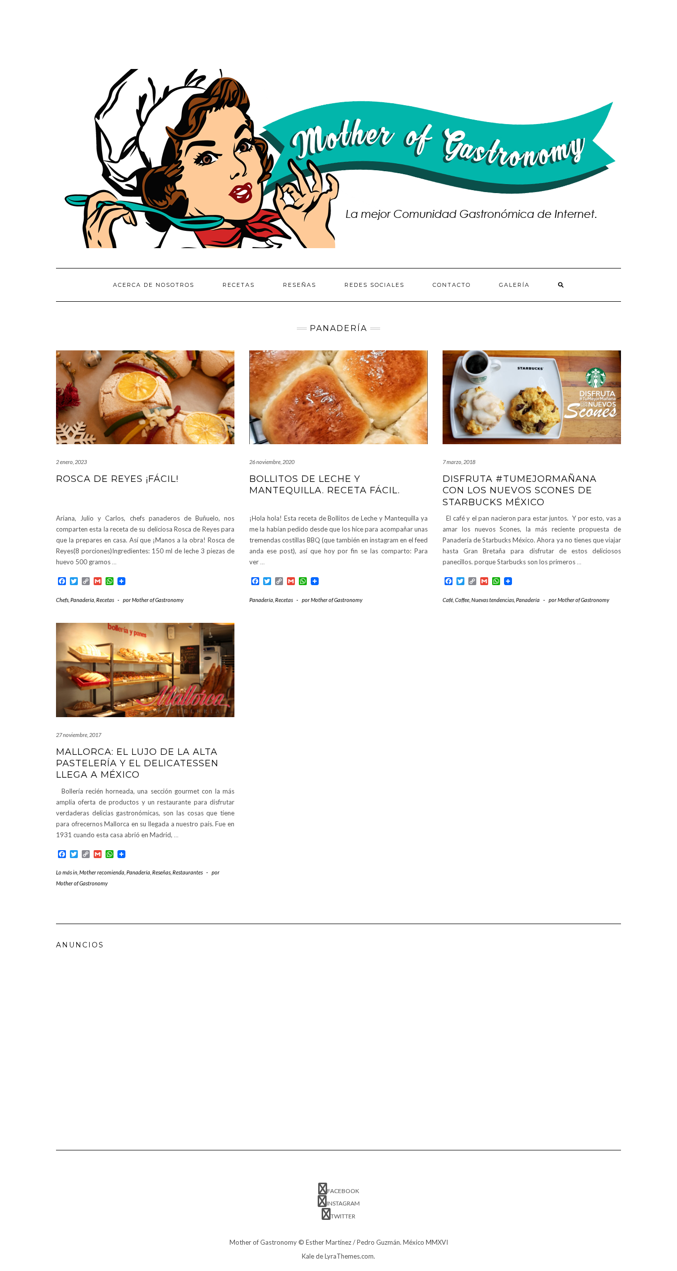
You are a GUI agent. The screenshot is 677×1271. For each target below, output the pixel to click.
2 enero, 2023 (71, 462)
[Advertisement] (236, 32)
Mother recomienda (101, 872)
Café (448, 600)
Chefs (62, 600)
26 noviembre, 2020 (271, 462)
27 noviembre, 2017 (78, 735)
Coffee (462, 600)
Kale (308, 1256)
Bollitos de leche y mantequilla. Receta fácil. (324, 484)
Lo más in (66, 872)
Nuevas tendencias (492, 600)
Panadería (82, 600)
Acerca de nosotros (153, 284)
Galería (514, 284)
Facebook (343, 1191)
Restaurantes (187, 872)
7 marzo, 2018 (459, 462)
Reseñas (299, 284)
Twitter (343, 1216)
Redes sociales (374, 284)
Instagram (343, 1203)
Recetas (239, 284)
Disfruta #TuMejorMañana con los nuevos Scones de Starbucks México (520, 490)
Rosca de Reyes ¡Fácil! (117, 478)
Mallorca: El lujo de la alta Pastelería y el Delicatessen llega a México (137, 763)
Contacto (452, 284)
